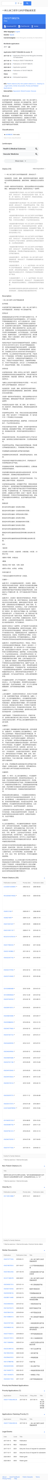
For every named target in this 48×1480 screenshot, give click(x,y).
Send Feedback (14, 1477)
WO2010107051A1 (10, 936)
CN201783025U (9, 945)
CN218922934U (9, 1353)
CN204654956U (9, 1051)
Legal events (8, 86)
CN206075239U (9, 1139)
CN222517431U (9, 1338)
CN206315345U (9, 1289)
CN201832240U (9, 1272)
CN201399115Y (9, 930)
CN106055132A (9, 1120)
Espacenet (16, 91)
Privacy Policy (6, 1478)
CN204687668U (9, 1058)
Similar (36, 26)
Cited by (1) (40, 84)
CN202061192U (9, 1379)
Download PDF (11, 26)
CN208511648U (9, 1297)
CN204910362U (9, 1077)
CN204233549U (9, 1366)
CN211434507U (9, 1374)
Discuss (33, 91)
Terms (38, 1477)
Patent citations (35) (13, 84)
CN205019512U (9, 1083)
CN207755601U (9, 1334)
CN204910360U (9, 1070)
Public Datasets (28, 1477)
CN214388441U (9, 1317)
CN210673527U (9, 1308)
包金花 (12, 35)
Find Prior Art (25, 26)
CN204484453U (9, 1304)
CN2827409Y (8, 918)
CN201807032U (9, 1265)
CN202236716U (9, 957)
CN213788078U (9, 1362)
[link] (12, 134)
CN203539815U (9, 1293)
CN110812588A (9, 1196)
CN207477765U (9, 1147)
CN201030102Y (9, 924)
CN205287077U (9, 1095)
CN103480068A (9, 988)
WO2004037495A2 (10, 896)
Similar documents (19, 86)
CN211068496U (9, 1342)
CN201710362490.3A (10, 1399)
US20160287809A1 (10, 1108)
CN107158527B (9, 1278)
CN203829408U (9, 1016)
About (4, 1477)
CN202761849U (9, 976)
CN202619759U (9, 970)
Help (15, 1478)
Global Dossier (25, 91)
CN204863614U (9, 1327)
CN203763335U (9, 999)
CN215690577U (9, 1370)
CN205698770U (9, 1125)
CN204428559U (9, 1043)
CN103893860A (9, 995)
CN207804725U (9, 1312)
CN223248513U (9, 1349)
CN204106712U (9, 1035)
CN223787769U (9, 1323)
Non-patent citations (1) (28, 84)
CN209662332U (9, 1357)
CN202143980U (9, 951)
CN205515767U (9, 1104)
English (17, 32)
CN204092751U (9, 1284)
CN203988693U (9, 1022)
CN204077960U (9, 1028)
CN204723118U (9, 1062)
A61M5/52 (9, 134)
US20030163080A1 (10, 887)
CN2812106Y (8, 911)
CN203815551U (9, 1007)
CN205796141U (9, 1131)
